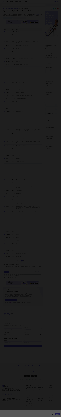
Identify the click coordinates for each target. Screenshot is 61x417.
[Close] (54, 198)
